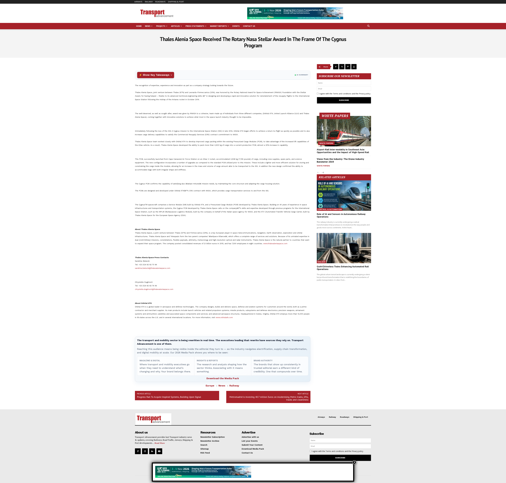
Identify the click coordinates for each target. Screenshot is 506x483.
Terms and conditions (342, 93)
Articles (175, 26)
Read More (160, 443)
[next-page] (322, 172)
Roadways (160, 1)
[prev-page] (318, 172)
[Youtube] (159, 451)
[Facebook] (335, 66)
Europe (210, 385)
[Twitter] (341, 66)
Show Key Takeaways (156, 74)
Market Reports (218, 26)
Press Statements (195, 26)
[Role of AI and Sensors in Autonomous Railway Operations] (344, 195)
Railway (149, 1)
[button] (368, 26)
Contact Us (249, 26)
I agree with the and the (344, 93)
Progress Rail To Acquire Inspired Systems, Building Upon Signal (169, 396)
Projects (160, 26)
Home (139, 26)
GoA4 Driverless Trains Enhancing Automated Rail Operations (343, 268)
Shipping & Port (176, 1)
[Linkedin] (152, 451)
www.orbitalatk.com (224, 317)
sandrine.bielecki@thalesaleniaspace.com (152, 268)
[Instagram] (145, 451)
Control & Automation (330, 209)
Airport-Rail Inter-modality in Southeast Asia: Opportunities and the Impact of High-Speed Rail (343, 151)
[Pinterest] (348, 66)
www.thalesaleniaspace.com (275, 244)
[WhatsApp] (354, 66)
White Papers (326, 143)
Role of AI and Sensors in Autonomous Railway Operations (341, 215)
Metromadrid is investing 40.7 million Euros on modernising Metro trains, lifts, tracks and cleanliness (268, 398)
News (147, 26)
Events (236, 26)
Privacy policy (364, 93)
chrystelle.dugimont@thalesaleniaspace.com (154, 289)
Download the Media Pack (222, 378)
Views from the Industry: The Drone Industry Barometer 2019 (340, 160)
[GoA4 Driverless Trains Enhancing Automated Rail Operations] (344, 248)
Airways (138, 1)
